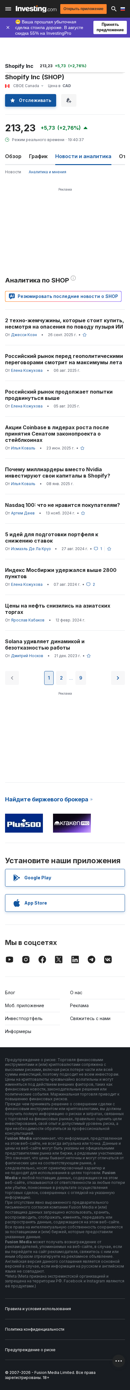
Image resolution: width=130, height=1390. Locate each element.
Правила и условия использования (38, 1308)
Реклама (79, 1005)
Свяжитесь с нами (90, 1018)
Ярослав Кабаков (27, 620)
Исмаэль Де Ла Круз (30, 548)
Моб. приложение (24, 1005)
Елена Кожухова (27, 370)
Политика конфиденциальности (34, 1329)
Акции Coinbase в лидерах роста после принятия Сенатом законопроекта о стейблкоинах (57, 433)
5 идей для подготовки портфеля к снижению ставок (51, 537)
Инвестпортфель (24, 1018)
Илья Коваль (23, 448)
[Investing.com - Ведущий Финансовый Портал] (36, 9)
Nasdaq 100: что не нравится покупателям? (62, 505)
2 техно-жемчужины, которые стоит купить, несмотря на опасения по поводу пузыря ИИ (64, 323)
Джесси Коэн (24, 334)
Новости (13, 171)
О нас (76, 992)
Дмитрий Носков (27, 655)
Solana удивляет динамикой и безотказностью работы (45, 644)
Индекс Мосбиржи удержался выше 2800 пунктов (60, 573)
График (38, 156)
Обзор (13, 156)
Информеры (18, 1031)
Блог (10, 992)
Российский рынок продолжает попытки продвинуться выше (59, 395)
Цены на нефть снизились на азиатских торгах (57, 609)
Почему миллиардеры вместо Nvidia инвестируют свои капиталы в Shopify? (57, 472)
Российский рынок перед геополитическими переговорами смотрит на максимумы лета (64, 359)
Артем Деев (23, 513)
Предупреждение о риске (30, 1349)
